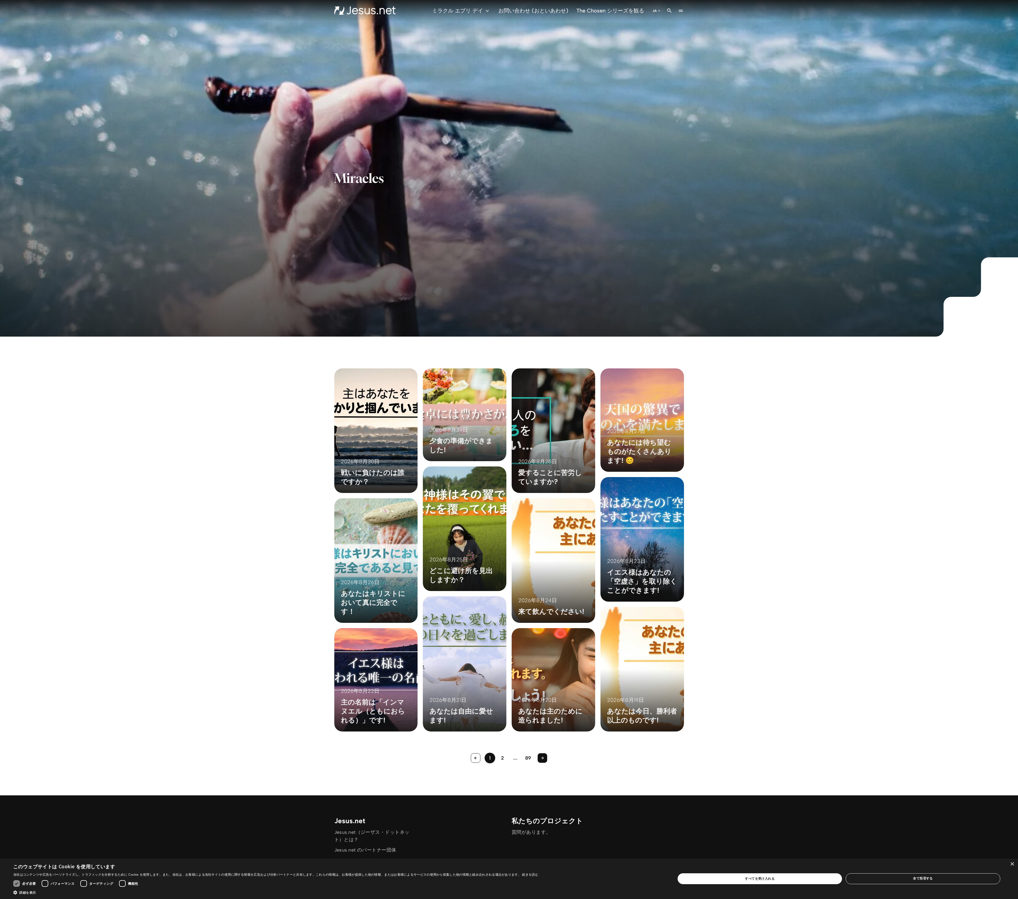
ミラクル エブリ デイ (457, 10)
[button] (275, 892)
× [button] (1012, 864)
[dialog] (509, 878)
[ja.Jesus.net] (365, 10)
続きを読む (530, 874)
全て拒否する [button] (923, 878)
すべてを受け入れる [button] (760, 878)
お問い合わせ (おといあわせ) (533, 10)
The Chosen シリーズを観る (610, 10)
